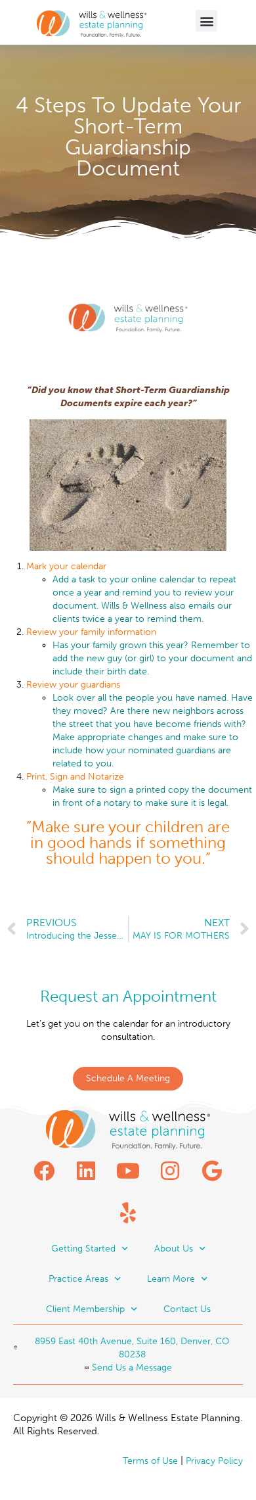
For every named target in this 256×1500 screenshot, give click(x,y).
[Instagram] (170, 1171)
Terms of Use (150, 1460)
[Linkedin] (86, 1171)
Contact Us (187, 1309)
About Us (173, 1248)
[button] (206, 21)
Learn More (171, 1278)
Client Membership (85, 1309)
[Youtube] (128, 1171)
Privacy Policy (214, 1460)
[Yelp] (128, 1213)
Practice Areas (78, 1278)
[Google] (212, 1171)
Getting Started (83, 1248)
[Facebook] (44, 1171)
